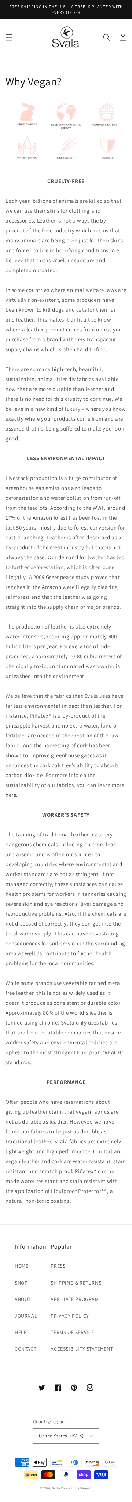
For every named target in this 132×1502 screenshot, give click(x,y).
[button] (9, 37)
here (11, 794)
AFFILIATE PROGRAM (75, 1299)
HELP (21, 1332)
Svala (56, 1488)
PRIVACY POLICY (70, 1315)
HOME (21, 1266)
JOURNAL (26, 1315)
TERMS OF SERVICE (72, 1332)
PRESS (58, 1266)
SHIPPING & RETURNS (76, 1282)
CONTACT (25, 1348)
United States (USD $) (61, 1436)
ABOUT (23, 1299)
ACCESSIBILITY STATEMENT (82, 1348)
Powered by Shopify (76, 1488)
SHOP (21, 1282)
